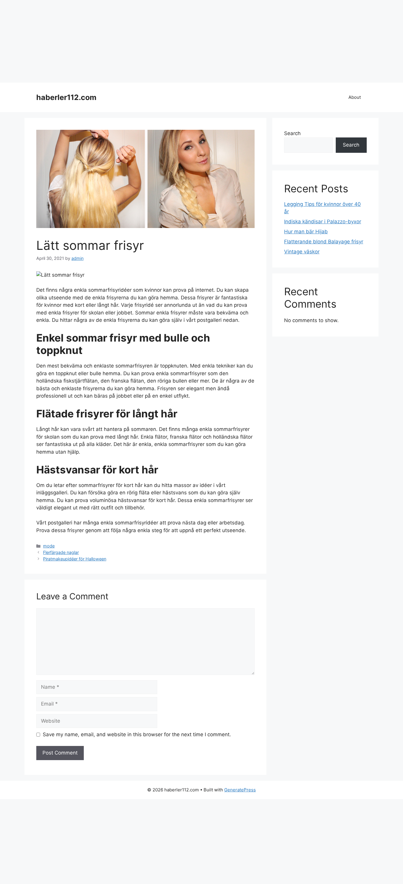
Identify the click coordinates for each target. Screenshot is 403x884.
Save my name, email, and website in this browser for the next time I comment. (137, 734)
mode (49, 545)
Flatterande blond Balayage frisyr (323, 242)
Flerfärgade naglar (61, 552)
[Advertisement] (177, 41)
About (354, 97)
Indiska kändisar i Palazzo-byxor (322, 221)
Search (292, 133)
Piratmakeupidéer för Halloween (74, 558)
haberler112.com (66, 97)
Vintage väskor (302, 252)
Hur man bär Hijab (306, 231)
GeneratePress (240, 790)
